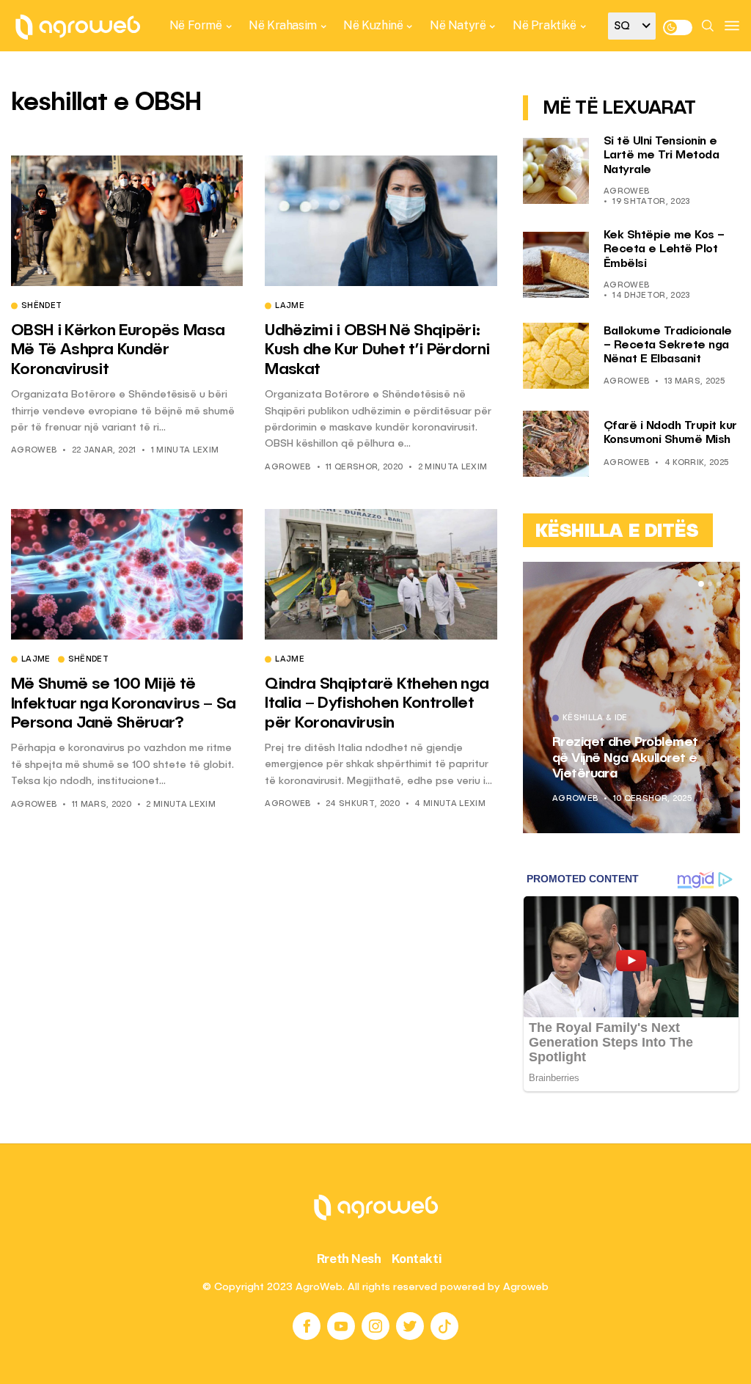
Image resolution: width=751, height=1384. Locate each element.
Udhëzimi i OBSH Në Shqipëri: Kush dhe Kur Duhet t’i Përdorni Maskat (377, 350)
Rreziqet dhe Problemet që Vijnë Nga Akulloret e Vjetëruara (625, 758)
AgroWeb (33, 451)
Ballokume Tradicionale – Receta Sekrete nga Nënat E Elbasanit (668, 345)
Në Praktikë (544, 25)
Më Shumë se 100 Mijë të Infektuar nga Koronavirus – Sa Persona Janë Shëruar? (123, 703)
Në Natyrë (458, 25)
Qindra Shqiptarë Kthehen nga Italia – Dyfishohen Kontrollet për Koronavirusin (376, 703)
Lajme (289, 306)
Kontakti (417, 1258)
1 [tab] (701, 584)
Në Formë (195, 25)
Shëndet (41, 306)
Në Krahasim (283, 25)
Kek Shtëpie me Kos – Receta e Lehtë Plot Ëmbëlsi (664, 249)
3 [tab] (719, 584)
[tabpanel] (632, 697)
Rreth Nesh (349, 1258)
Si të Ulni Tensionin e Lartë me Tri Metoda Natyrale (661, 155)
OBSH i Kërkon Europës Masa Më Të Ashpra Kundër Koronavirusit (117, 350)
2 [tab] (710, 584)
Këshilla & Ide (595, 718)
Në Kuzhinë (373, 25)
